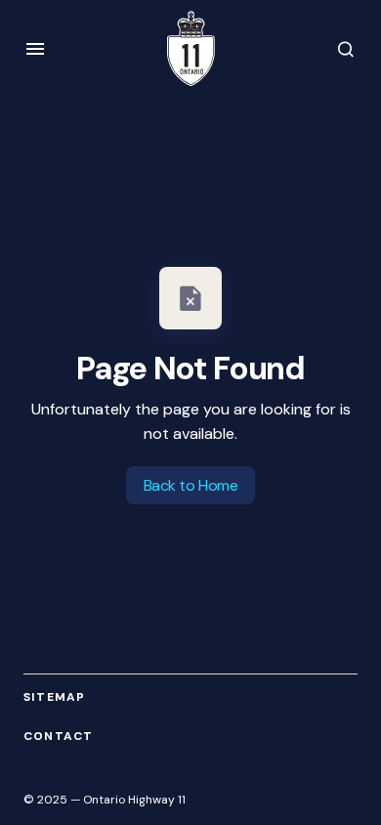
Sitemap (54, 697)
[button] (35, 49)
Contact (58, 736)
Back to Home (190, 485)
